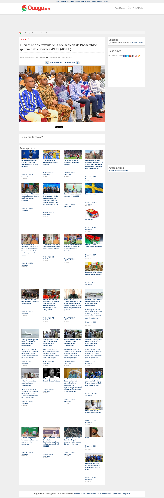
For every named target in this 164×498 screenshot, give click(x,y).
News (82, 1)
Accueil (57, 1)
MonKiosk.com (65, 1)
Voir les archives (137, 42)
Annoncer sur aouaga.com (121, 494)
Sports (72, 1)
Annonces (87, 1)
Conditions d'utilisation (104, 494)
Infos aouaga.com (79, 494)
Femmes (93, 1)
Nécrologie (99, 1)
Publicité (106, 1)
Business (77, 1)
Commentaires (91, 494)
